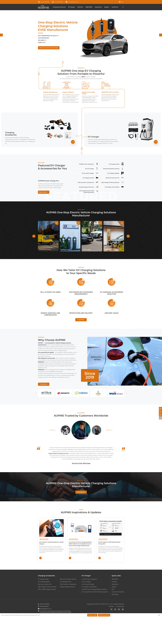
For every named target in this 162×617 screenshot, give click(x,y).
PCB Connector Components (68, 584)
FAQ (113, 589)
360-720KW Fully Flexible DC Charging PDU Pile (51, 185)
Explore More (43, 192)
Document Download (118, 592)
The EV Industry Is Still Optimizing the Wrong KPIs (109, 543)
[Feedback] (160, 414)
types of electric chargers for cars (58, 453)
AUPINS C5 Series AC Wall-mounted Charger (50, 187)
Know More (81, 319)
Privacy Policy (120, 606)
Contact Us (115, 7)
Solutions (80, 7)
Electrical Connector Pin (45, 584)
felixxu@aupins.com (72, 2)
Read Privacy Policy (104, 615)
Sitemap (111, 606)
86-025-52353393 (44, 2)
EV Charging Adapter (44, 581)
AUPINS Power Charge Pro (48, 181)
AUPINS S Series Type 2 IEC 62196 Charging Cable (51, 183)
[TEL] (160, 411)
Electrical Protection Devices (68, 579)
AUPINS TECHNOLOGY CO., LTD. (103, 604)
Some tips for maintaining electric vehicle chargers (51, 543)
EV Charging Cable (43, 579)
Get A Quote (81, 492)
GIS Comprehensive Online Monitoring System (95, 592)
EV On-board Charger (88, 584)
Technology (115, 594)
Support (106, 7)
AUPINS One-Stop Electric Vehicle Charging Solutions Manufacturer (81, 214)
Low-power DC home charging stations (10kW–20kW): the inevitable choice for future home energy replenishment (80, 543)
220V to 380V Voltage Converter (47, 589)
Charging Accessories (59, 7)
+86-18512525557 (59, 2)
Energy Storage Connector (67, 586)
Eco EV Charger (86, 581)
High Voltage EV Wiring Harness (47, 586)
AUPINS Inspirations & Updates (81, 512)
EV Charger (71, 7)
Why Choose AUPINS (51, 340)
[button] (1, 35)
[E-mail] (160, 408)
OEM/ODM (89, 7)
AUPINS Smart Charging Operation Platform (94, 589)
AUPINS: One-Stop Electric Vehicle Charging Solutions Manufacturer (81, 485)
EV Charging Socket (65, 581)
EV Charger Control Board (89, 586)
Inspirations (98, 7)
